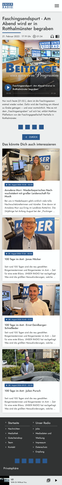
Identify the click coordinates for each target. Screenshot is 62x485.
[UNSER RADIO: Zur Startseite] (27, 6)
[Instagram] (31, 461)
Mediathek (13, 433)
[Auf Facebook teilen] (20, 127)
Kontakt (11, 447)
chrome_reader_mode (57, 36)
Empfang (40, 451)
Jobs (38, 428)
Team (10, 442)
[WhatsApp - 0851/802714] (45, 461)
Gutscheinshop (15, 438)
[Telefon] (38, 461)
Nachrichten (14, 428)
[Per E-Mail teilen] (41, 127)
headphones (52, 36)
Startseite (13, 423)
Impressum (41, 442)
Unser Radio (43, 423)
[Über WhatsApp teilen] (34, 127)
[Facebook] (24, 461)
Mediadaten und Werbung (43, 436)
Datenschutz (41, 447)
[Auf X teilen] (27, 127)
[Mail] (17, 461)
